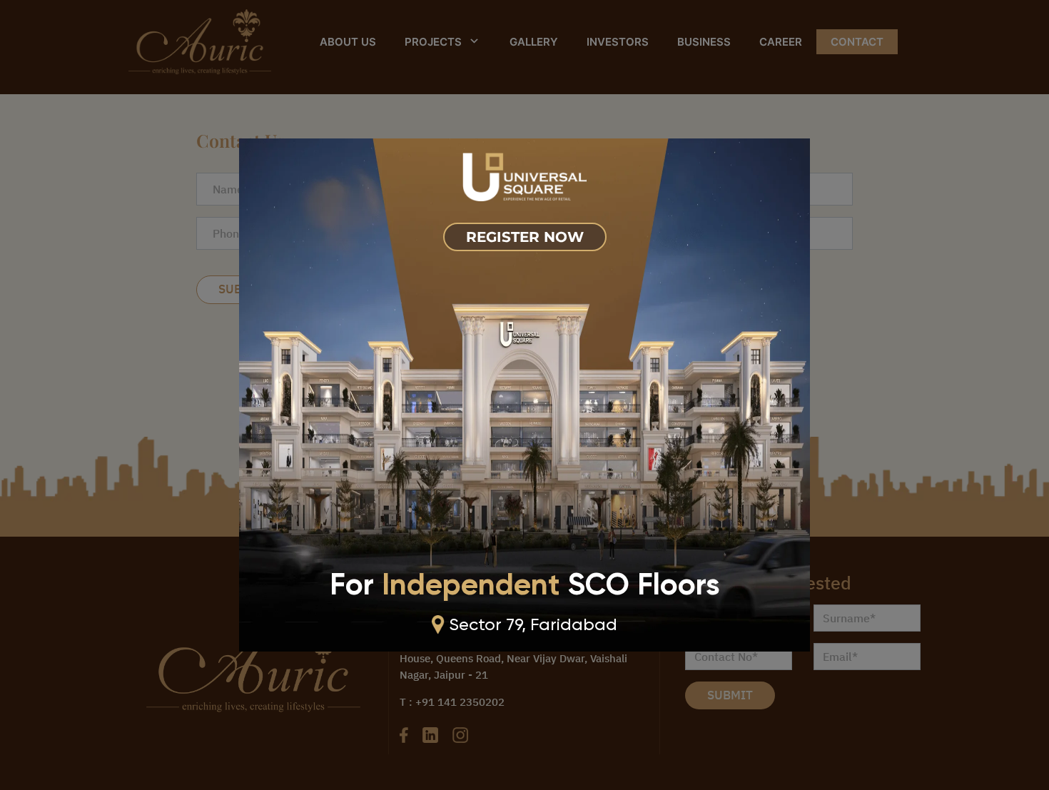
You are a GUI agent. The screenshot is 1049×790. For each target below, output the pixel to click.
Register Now (525, 236)
